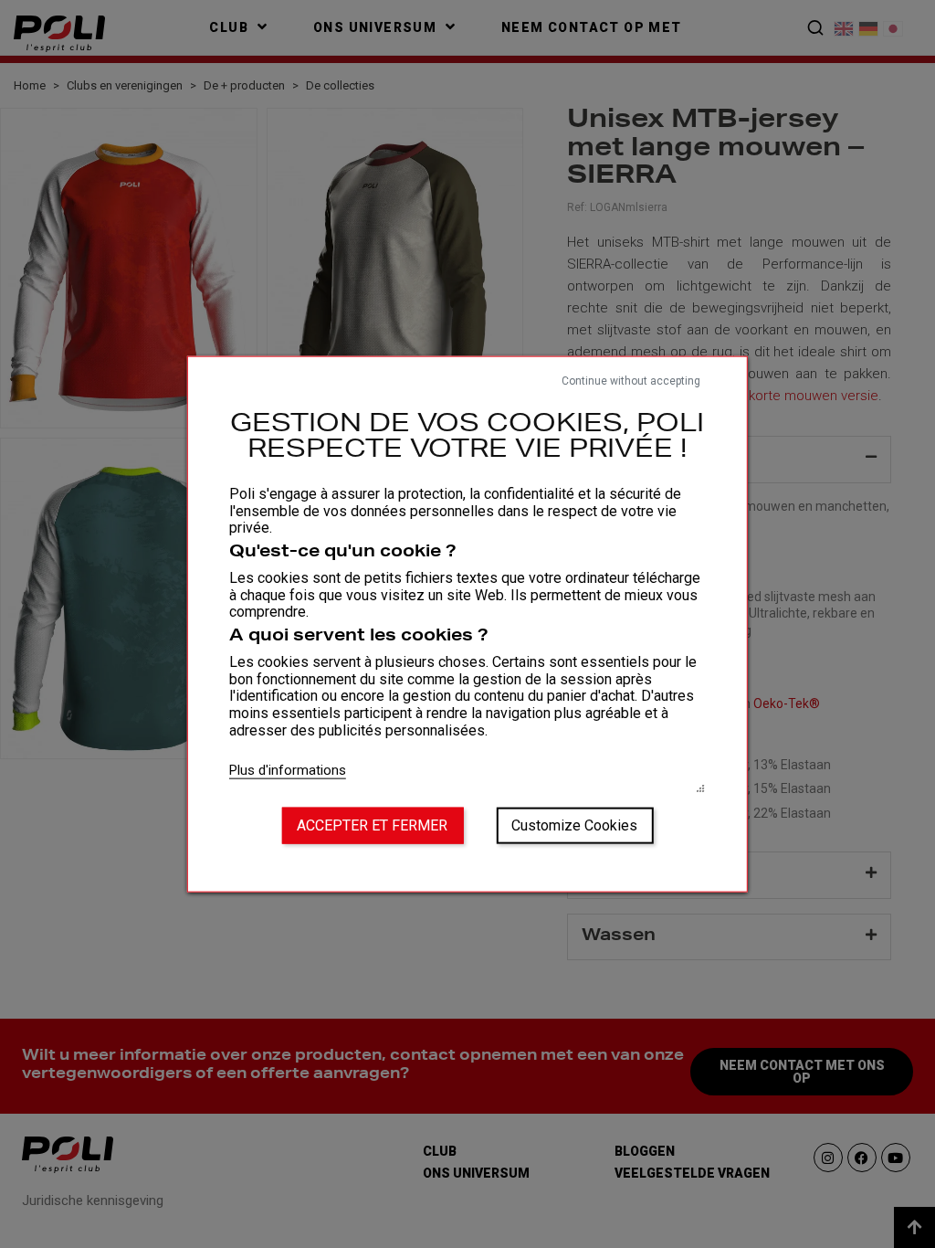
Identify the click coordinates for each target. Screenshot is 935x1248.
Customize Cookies (574, 824)
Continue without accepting (631, 381)
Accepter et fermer (372, 824)
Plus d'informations (287, 769)
